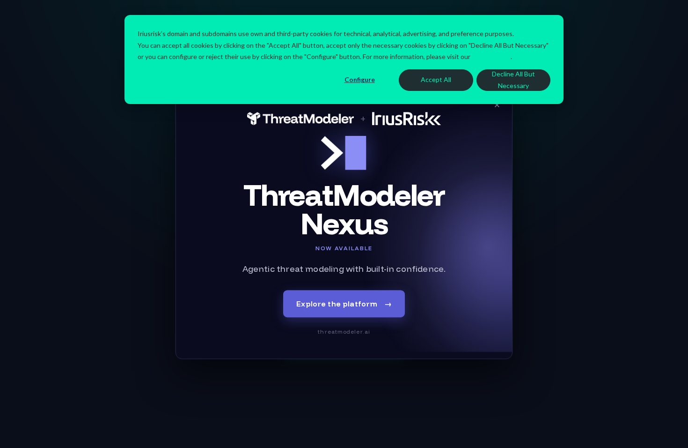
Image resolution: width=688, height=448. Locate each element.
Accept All (436, 79)
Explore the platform (344, 303)
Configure (359, 79)
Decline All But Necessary (513, 80)
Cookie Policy (491, 56)
